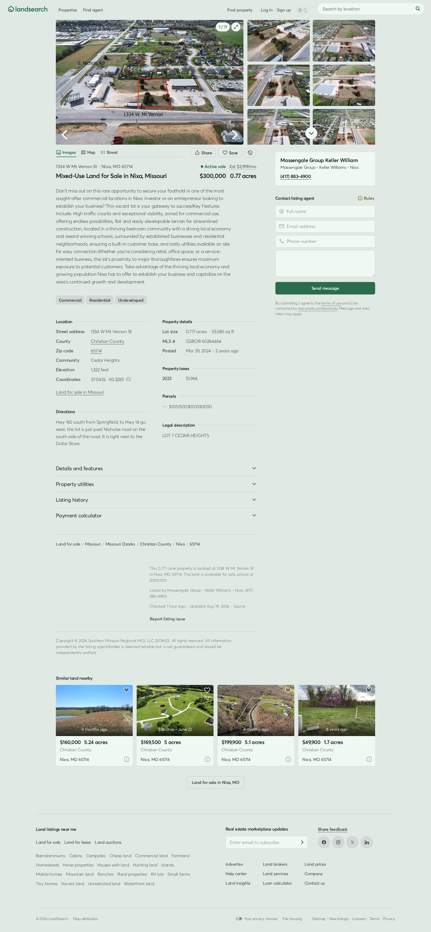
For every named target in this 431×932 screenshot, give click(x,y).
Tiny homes (46, 883)
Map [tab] (91, 152)
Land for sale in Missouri (80, 392)
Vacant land (72, 883)
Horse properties (78, 864)
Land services (275, 873)
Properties (67, 9)
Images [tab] (69, 152)
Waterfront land (139, 883)
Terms (374, 918)
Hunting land (145, 864)
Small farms (179, 874)
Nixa (180, 544)
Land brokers (275, 864)
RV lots (157, 874)
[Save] (229, 152)
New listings (338, 918)
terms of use (331, 302)
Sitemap (318, 918)
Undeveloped (131, 300)
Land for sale (68, 544)
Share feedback (332, 829)
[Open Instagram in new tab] (338, 842)
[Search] (418, 8)
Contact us (315, 883)
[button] (76, 122)
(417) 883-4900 (295, 176)
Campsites (96, 855)
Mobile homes (49, 874)
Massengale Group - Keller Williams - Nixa (205, 590)
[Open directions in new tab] (128, 379)
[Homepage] (24, 8)
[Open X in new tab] (352, 842)
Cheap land (120, 855)
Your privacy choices (261, 918)
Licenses (359, 918)
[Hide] (250, 152)
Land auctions (108, 842)
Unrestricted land (104, 883)
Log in (266, 9)
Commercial (70, 300)
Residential (99, 300)
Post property (239, 9)
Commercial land (151, 855)
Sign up (284, 9)
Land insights (237, 883)
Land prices (315, 864)
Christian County (107, 341)
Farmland (181, 855)
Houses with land (113, 864)
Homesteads (47, 864)
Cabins (75, 855)
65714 (96, 350)
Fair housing (292, 918)
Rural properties (132, 874)
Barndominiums (50, 855)
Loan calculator (277, 883)
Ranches (105, 874)
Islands (167, 864)
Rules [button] (369, 198)
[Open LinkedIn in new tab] (366, 842)
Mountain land (80, 874)
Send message (325, 287)
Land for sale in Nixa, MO (215, 782)
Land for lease (77, 842)
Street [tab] (112, 152)
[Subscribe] (302, 842)
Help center (236, 873)
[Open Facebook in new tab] (324, 842)
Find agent (93, 9)
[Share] (203, 152)
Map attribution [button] (85, 918)
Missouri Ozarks (120, 544)
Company (314, 873)
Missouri (93, 544)
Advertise (234, 864)
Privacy (389, 918)
